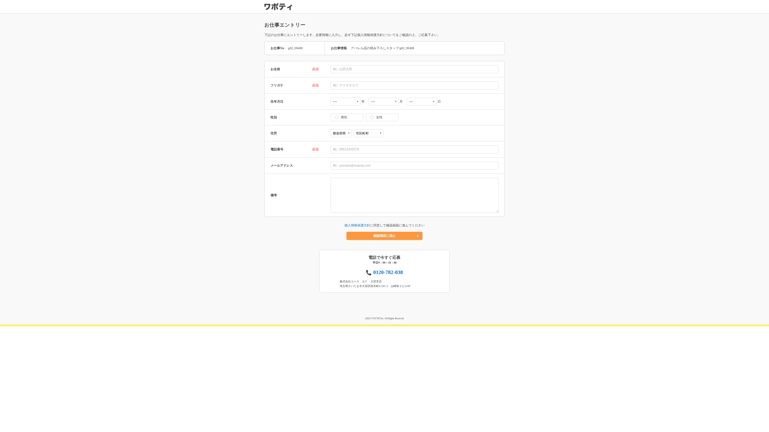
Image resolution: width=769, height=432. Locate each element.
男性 (344, 117)
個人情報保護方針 (357, 225)
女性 (379, 117)
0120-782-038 (388, 272)
